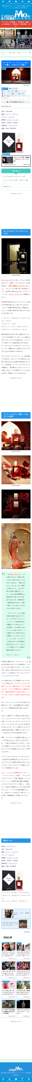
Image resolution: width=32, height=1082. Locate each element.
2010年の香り (14, 88)
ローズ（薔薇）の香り (19, 93)
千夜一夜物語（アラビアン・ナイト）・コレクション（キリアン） (15, 97)
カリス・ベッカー (21, 91)
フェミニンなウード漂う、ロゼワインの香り (16, 181)
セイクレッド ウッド (14, 574)
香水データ (7, 186)
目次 (13, 171)
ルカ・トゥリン (7, 93)
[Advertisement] (16, 211)
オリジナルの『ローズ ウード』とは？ (15, 176)
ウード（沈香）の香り (8, 91)
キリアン (5, 88)
